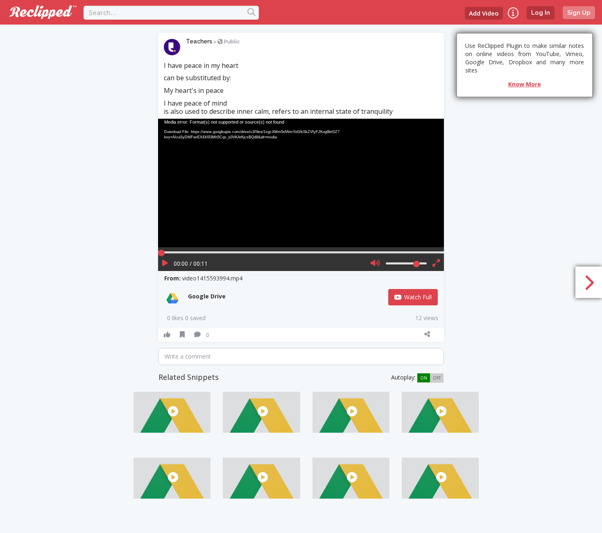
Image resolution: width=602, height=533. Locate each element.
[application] (301, 183)
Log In (540, 12)
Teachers (199, 41)
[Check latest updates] (513, 12)
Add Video (484, 13)
